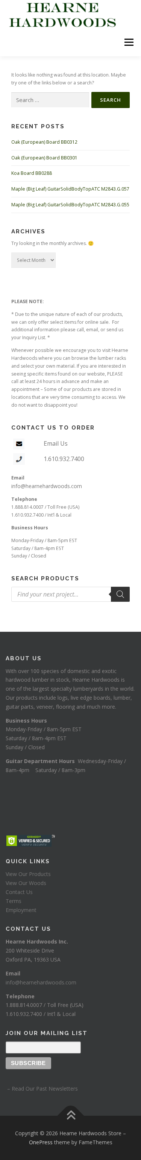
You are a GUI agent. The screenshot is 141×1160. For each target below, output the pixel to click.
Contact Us (19, 892)
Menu (128, 42)
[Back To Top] (70, 1116)
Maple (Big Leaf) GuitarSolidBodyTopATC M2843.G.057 (70, 189)
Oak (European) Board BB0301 (44, 158)
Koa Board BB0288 (31, 173)
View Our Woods (26, 883)
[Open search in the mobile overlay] (70, 594)
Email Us (56, 443)
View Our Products (28, 874)
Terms (13, 901)
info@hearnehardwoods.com (46, 486)
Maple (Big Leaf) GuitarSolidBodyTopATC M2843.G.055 (70, 204)
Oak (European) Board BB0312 (44, 142)
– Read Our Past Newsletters (42, 1088)
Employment (21, 910)
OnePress (41, 1142)
